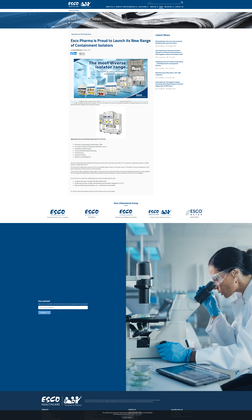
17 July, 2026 (171, 57)
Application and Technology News (81, 34)
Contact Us (179, 7)
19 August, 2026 (171, 46)
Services (153, 7)
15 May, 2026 (171, 78)
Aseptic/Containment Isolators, (110, 101)
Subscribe (43, 312)
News (161, 7)
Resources (168, 7)
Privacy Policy (138, 414)
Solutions (142, 7)
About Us (109, 7)
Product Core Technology (125, 7)
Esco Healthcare (161, 46)
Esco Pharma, (75, 101)
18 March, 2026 (171, 89)
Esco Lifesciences (161, 57)
